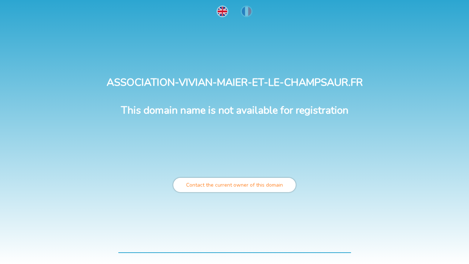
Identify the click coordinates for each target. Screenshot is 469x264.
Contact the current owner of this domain (234, 185)
